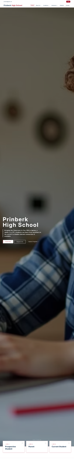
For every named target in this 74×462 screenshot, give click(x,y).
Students (62, 5)
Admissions (54, 5)
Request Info (20, 241)
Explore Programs (33, 241)
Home (32, 5)
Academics (45, 5)
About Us (38, 5)
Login (68, 1)
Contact (67, 5)
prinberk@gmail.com (8, 1)
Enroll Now (8, 241)
